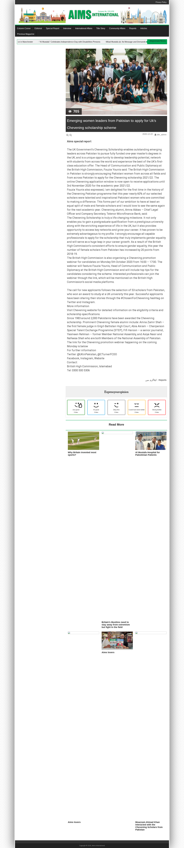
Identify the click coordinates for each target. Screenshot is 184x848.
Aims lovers (108, 652)
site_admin (161, 135)
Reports (132, 28)
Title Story (100, 28)
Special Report (52, 28)
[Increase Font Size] (67, 135)
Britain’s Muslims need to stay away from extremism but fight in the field (116, 624)
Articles (143, 28)
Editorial (38, 28)
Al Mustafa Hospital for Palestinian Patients (147, 453)
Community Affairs (117, 28)
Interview (67, 28)
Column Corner (24, 28)
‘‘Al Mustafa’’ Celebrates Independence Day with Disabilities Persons (94, 42)
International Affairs (83, 28)
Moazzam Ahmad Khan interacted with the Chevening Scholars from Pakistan (149, 826)
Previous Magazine (25, 34)
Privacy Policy (161, 2)
